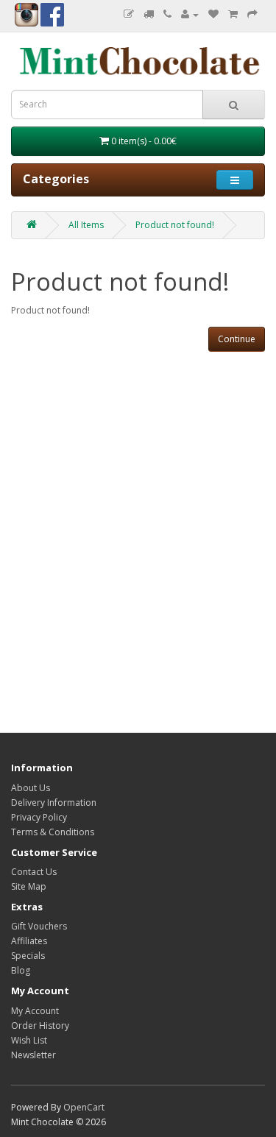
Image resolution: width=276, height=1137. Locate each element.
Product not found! (174, 225)
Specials (28, 955)
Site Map (28, 886)
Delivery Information (53, 802)
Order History (40, 1025)
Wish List (29, 1040)
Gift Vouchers (39, 926)
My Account (35, 1011)
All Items (86, 225)
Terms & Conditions (52, 832)
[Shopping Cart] (233, 14)
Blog (20, 970)
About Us (30, 788)
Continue (236, 339)
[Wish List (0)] (213, 14)
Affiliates (29, 941)
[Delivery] (149, 14)
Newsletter (33, 1055)
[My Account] (190, 14)
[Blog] (129, 14)
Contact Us (34, 871)
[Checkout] (252, 14)
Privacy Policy (39, 817)
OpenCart (84, 1107)
